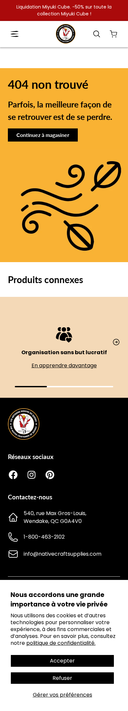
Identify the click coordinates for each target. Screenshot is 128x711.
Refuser (62, 678)
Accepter (62, 660)
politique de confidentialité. (61, 643)
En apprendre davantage (64, 365)
